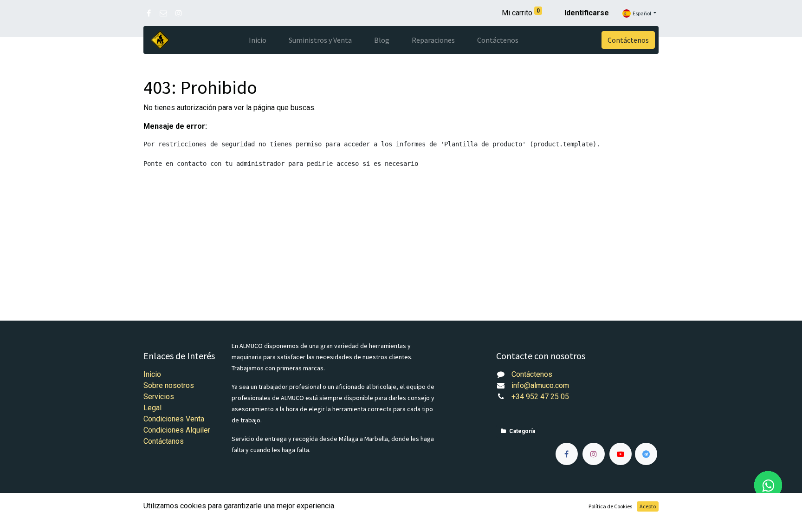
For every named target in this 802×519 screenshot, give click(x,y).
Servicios (158, 396)
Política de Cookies (610, 506)
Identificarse (586, 12)
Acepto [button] (648, 506)
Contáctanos (163, 441)
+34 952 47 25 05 (540, 396)
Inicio (152, 374)
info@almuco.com (540, 385)
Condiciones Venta (173, 418)
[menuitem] (258, 40)
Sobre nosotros (168, 385)
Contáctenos (628, 40)
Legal (152, 407)
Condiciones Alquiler (176, 430)
